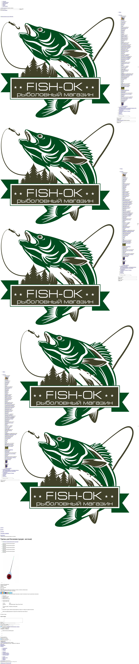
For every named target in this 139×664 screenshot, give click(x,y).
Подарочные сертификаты (126, 57)
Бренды (4, 658)
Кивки (122, 65)
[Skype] (10, 593)
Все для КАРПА (127, 109)
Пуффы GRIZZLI (124, 106)
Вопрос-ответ (5, 657)
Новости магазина (5, 639)
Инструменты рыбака (125, 86)
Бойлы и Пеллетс (124, 37)
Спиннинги (123, 22)
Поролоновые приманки (125, 47)
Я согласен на (10, 626)
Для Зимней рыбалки (123, 108)
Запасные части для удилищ (127, 250)
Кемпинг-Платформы (125, 90)
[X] (5, 593)
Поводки (122, 53)
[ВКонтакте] (1, 593)
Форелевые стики (124, 49)
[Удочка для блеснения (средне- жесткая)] (10, 541)
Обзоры (4, 659)
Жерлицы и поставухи (125, 84)
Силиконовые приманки (125, 45)
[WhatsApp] (8, 593)
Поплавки (123, 30)
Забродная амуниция (125, 76)
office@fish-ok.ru (2, 660)
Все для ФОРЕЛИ (123, 268)
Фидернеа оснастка (124, 51)
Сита (122, 82)
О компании (121, 111)
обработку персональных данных (13, 626)
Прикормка (124, 173)
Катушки (122, 24)
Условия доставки (6, 653)
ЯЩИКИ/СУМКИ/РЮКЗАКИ (126, 74)
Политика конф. (6, 654)
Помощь (2, 646)
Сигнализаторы (124, 99)
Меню (120, 12)
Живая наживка (124, 35)
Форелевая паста (124, 39)
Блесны (122, 41)
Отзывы (128, 111)
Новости (125, 111)
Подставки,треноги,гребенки (126, 97)
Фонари (122, 95)
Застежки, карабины (125, 55)
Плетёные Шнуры (124, 28)
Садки (122, 80)
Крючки (123, 188)
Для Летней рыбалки (131, 108)
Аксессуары (124, 225)
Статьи (4, 656)
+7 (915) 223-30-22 (120, 120)
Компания (2, 644)
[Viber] (7, 593)
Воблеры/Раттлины (124, 43)
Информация (2, 645)
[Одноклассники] (2, 593)
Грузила (122, 33)
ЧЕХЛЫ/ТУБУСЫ (124, 70)
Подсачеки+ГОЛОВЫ (125, 59)
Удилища (122, 20)
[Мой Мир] (4, 593)
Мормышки (123, 92)
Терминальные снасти (125, 63)
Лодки (122, 72)
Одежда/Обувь (123, 78)
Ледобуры (123, 101)
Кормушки (123, 61)
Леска (122, 26)
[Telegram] (11, 593)
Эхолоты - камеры (125, 223)
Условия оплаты (6, 652)
